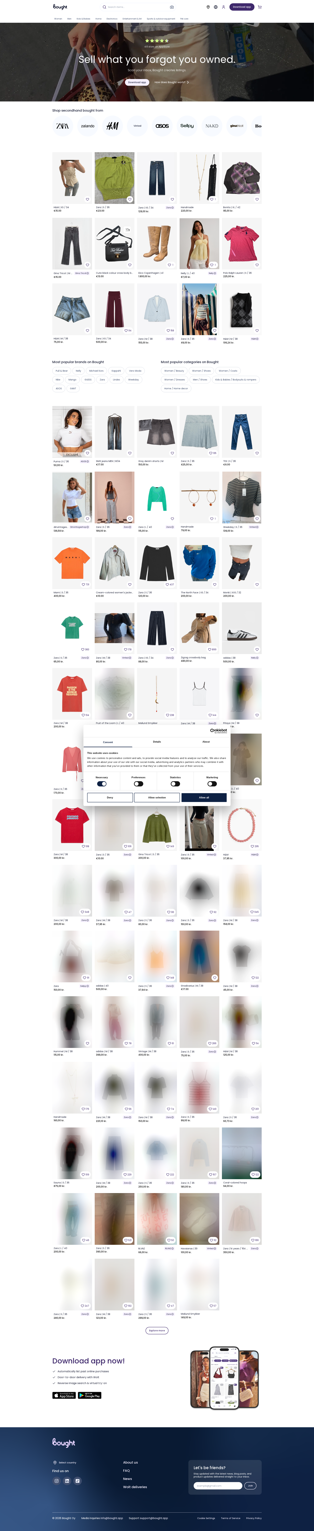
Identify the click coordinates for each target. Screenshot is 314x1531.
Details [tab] (157, 741)
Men (69, 18)
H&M (253, 338)
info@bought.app (112, 1518)
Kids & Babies (83, 18)
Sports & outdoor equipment (161, 18)
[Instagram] (56, 1481)
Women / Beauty (174, 370)
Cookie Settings (206, 1518)
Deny (110, 797)
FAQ (126, 1470)
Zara (168, 207)
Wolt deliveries (135, 1487)
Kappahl (116, 370)
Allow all (204, 797)
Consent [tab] (108, 742)
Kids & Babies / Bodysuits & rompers (235, 379)
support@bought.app (154, 1518)
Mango (72, 379)
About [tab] (206, 741)
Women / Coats (228, 370)
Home (98, 18)
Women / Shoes (201, 370)
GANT (73, 388)
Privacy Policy (254, 1518)
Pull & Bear (62, 370)
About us (130, 1462)
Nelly (211, 273)
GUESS (88, 379)
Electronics (112, 18)
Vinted (252, 527)
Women (58, 18)
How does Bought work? (170, 82)
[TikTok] (77, 1481)
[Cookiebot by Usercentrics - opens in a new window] (212, 731)
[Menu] (215, 7)
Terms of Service (230, 1518)
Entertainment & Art (132, 18)
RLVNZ (168, 1248)
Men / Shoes (200, 379)
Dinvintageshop (78, 527)
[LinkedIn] (67, 1481)
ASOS (83, 461)
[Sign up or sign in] (223, 7)
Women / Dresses (174, 379)
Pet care (184, 18)
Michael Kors (96, 370)
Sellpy (83, 986)
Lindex (116, 379)
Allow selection (157, 797)
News (127, 1479)
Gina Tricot (80, 273)
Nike (58, 379)
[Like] (87, 199)
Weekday (133, 379)
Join (250, 1485)
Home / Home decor (176, 388)
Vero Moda (135, 370)
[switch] (138, 783)
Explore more (157, 1330)
